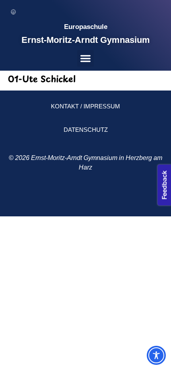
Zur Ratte (109, 197)
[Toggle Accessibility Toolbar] (156, 355)
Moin (54, 198)
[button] (85, 58)
